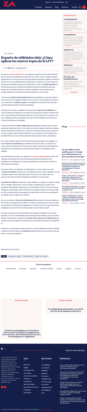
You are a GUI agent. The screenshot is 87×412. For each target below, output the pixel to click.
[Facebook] (72, 2)
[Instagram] (74, 2)
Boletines (65, 159)
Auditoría (68, 50)
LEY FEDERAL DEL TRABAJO (14, 256)
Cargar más (74, 92)
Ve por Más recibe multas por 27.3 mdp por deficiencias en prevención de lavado (73, 153)
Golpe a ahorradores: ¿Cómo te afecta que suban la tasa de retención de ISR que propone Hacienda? (73, 178)
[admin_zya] (2, 68)
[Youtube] (84, 2)
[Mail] (2, 387)
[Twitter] (82, 2)
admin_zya (10, 68)
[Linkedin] (77, 2)
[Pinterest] (48, 68)
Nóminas (68, 65)
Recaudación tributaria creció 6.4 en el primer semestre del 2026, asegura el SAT (74, 188)
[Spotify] (79, 2)
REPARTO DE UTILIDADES (41, 256)
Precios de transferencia (71, 78)
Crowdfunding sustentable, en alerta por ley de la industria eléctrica (65, 310)
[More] (57, 68)
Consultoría (70, 35)
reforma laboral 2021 (17, 74)
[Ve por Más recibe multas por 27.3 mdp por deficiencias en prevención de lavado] (74, 138)
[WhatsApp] (84, 7)
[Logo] (9, 4)
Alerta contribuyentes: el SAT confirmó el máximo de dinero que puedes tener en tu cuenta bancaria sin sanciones (72, 400)
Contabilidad (70, 19)
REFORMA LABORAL (28, 256)
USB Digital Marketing (46, 409)
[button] (66, 2)
